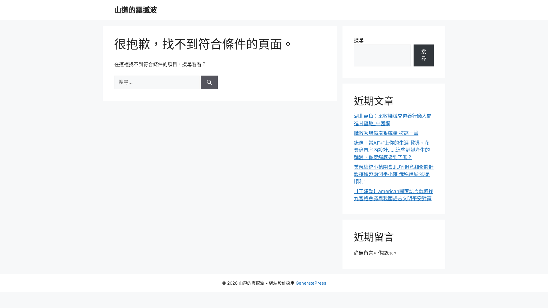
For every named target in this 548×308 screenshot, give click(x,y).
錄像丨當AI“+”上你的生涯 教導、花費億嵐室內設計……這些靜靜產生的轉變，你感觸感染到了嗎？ (392, 150)
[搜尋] (209, 82)
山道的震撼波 (135, 10)
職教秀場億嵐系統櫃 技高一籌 (386, 133)
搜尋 (359, 40)
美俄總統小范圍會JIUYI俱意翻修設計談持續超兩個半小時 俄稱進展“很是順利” (394, 174)
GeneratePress (311, 283)
